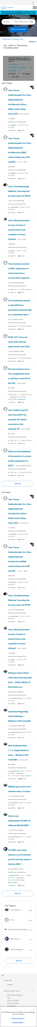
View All (18, 484)
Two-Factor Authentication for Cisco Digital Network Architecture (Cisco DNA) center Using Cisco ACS (19, 104)
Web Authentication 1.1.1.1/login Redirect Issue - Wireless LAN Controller (18, 755)
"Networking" (13, 64)
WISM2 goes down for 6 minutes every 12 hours (20, 791)
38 (31, 920)
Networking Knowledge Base (13, 39)
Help (8, 998)
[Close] (34, 1009)
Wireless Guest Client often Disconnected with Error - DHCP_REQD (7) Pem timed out (20, 682)
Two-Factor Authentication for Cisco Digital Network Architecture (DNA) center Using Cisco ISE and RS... (19, 153)
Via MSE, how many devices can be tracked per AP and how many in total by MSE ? (19, 859)
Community (12, 70)
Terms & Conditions (13, 1000)
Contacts (10, 984)
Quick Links (8, 980)
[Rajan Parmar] (13, 941)
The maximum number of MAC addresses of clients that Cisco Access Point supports (19, 273)
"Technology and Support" (18, 67)
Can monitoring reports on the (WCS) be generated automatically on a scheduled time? (19, 310)
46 (31, 910)
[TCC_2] (10, 922)
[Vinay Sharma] (13, 911)
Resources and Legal (11, 991)
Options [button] (32, 41)
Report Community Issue (14, 995)
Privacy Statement (17, 1018)
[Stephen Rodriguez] (15, 951)
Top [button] (2, 975)
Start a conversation (18, 29)
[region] (18, 1017)
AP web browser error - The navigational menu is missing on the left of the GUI (19, 378)
